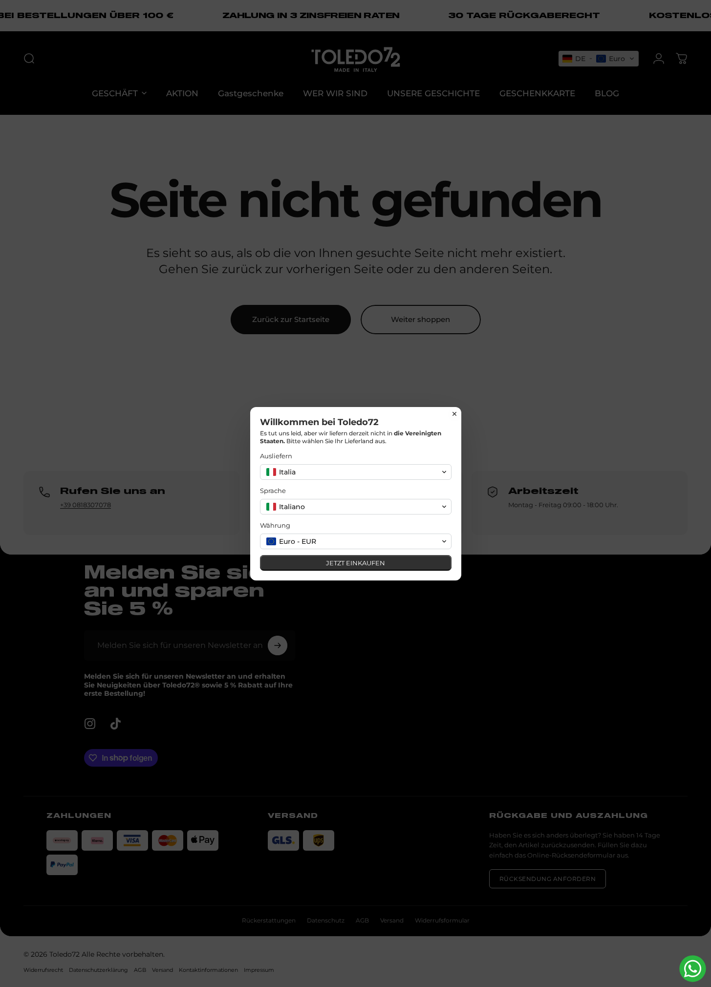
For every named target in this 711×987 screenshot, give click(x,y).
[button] (356, 472)
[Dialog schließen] (454, 414)
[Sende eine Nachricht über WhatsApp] (692, 968)
